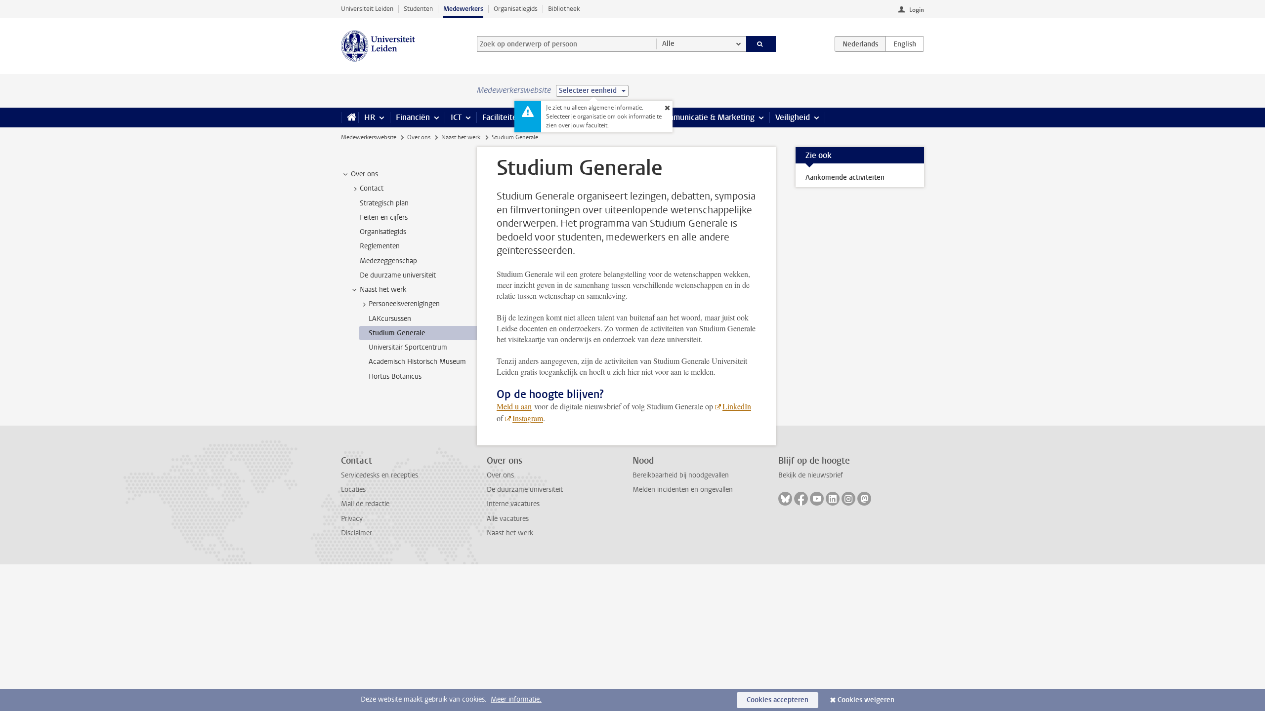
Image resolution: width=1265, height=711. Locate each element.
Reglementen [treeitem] (380, 246)
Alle (668, 43)
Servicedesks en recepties (379, 475)
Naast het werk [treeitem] (383, 289)
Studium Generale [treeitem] (397, 333)
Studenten (418, 8)
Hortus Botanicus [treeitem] (395, 376)
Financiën (413, 117)
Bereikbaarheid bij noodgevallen (680, 475)
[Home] (349, 117)
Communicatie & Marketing (706, 117)
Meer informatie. (516, 699)
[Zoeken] (761, 44)
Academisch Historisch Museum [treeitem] (417, 361)
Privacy (352, 518)
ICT (456, 117)
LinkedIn (736, 406)
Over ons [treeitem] (364, 174)
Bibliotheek (564, 8)
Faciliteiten (501, 117)
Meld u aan (514, 406)
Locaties (353, 489)
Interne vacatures (513, 504)
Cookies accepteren (777, 700)
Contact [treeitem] (371, 188)
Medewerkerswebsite (368, 137)
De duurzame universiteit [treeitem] (398, 275)
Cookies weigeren (866, 700)
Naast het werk (460, 137)
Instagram (527, 418)
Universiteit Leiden (367, 8)
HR (369, 117)
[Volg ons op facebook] (801, 499)
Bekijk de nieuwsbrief (810, 475)
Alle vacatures (508, 518)
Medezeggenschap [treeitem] (388, 261)
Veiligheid (792, 117)
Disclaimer (356, 533)
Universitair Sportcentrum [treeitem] (408, 347)
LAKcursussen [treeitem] (390, 318)
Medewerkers (463, 8)
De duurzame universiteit (525, 489)
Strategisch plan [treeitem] (384, 203)
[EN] (905, 44)
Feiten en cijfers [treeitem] (384, 217)
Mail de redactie (365, 504)
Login (916, 10)
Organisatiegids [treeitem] (383, 232)
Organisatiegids (516, 8)
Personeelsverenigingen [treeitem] (404, 304)
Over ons (418, 137)
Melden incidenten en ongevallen (682, 489)
